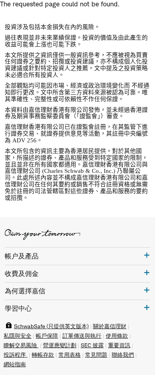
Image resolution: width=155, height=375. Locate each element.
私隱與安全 (17, 336)
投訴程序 (15, 355)
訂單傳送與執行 (81, 336)
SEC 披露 (92, 345)
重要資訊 (119, 345)
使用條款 (117, 336)
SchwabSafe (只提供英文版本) (51, 326)
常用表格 (69, 355)
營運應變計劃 (59, 345)
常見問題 (96, 355)
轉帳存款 (43, 355)
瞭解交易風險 (21, 345)
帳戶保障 (47, 336)
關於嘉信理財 (109, 326)
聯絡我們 (123, 355)
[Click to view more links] (146, 255)
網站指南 (15, 364)
